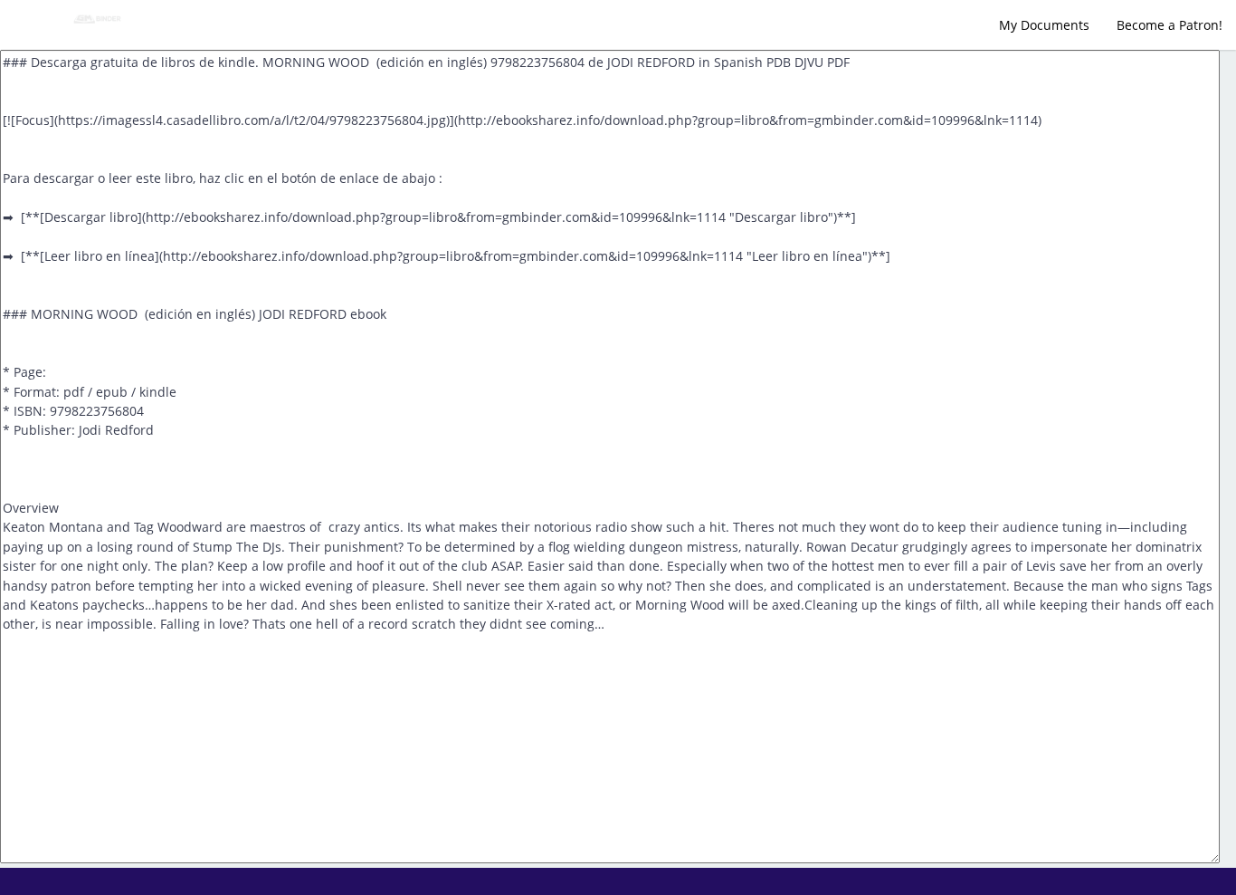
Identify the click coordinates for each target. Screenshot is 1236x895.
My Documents (1044, 25)
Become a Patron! (1169, 25)
